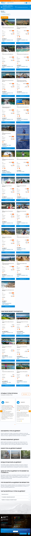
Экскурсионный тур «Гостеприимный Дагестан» (7, 211)
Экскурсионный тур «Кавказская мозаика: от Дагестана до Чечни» (8, 264)
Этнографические (8, 66)
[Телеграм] (14, 526)
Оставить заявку (22, 134)
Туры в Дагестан (3, 12)
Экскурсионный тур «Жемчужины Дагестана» (7, 237)
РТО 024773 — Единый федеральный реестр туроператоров (19, 520)
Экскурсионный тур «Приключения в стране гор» (22, 347)
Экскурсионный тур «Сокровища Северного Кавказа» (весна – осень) (22, 81)
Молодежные (3, 171)
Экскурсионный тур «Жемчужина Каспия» (8, 27)
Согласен (15, 531)
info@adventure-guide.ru (18, 524)
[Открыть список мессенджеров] (29, 533)
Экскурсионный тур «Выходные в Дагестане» (7, 347)
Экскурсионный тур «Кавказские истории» (21, 186)
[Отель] (3, 36)
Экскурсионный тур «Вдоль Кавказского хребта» (8, 322)
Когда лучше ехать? (5, 494)
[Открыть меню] (29, 3)
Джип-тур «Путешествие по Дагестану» (22, 159)
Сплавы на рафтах (9, 172)
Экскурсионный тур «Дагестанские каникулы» (22, 264)
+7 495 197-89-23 (4, 522)
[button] (30, 411)
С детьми (3, 67)
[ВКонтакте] (15, 526)
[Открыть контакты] (26, 3)
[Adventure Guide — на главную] (4, 3)
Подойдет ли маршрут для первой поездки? (9, 499)
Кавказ (3, 26)
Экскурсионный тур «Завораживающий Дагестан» (7, 81)
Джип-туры (20, 171)
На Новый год (3, 302)
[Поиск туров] (28, 3)
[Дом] (19, 36)
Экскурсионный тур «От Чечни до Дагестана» (7, 186)
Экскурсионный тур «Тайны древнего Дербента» (22, 372)
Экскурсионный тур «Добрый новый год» (8, 371)
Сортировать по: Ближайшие (5, 14)
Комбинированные (25, 119)
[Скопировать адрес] (15, 522)
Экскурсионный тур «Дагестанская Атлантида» (22, 28)
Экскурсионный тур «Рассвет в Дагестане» (6, 133)
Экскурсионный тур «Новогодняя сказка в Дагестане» (8, 290)
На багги (23, 171)
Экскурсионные (4, 66)
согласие (19, 138)
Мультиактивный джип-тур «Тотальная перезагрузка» (22, 322)
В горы (12, 66)
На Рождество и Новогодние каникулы (6, 303)
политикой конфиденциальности (23, 140)
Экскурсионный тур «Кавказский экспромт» (21, 211)
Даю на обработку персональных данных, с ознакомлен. (23, 139)
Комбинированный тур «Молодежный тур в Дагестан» (8, 159)
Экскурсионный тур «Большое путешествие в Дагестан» (6, 107)
